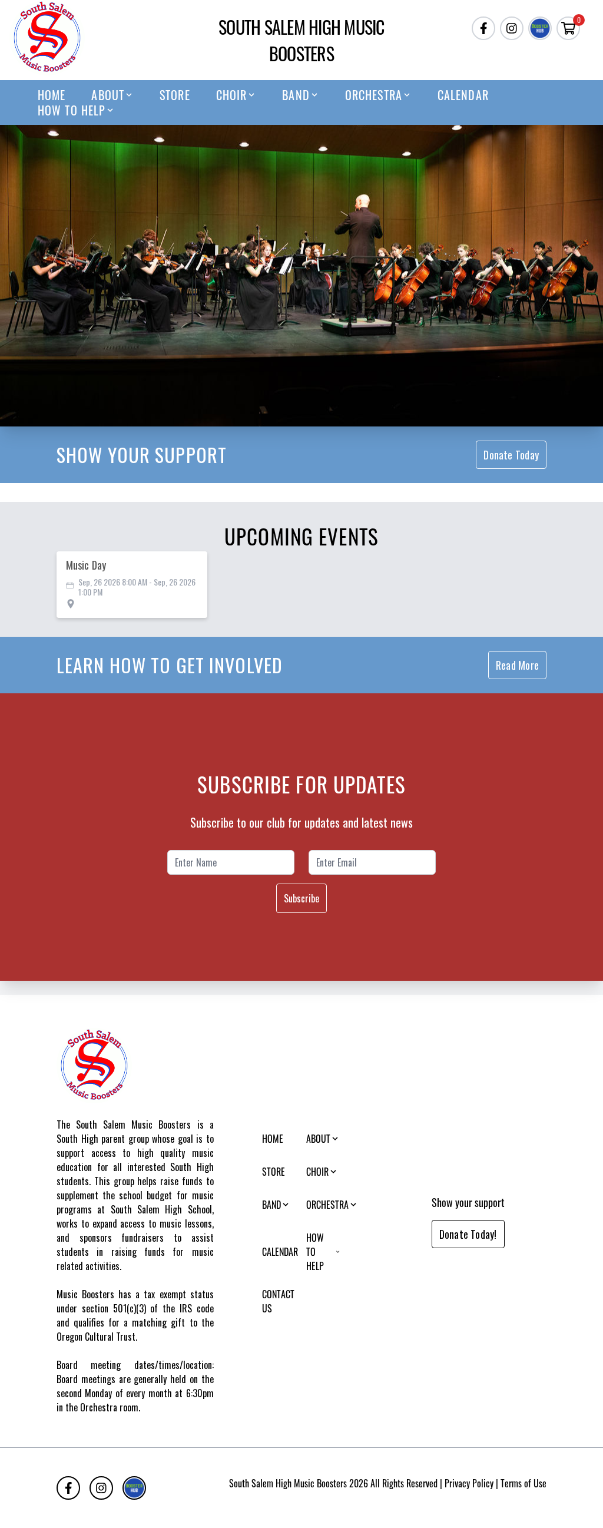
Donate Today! (468, 1234)
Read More (517, 665)
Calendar (463, 94)
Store (175, 94)
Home (51, 94)
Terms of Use (523, 1483)
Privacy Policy (469, 1483)
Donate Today (511, 454)
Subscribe (301, 898)
